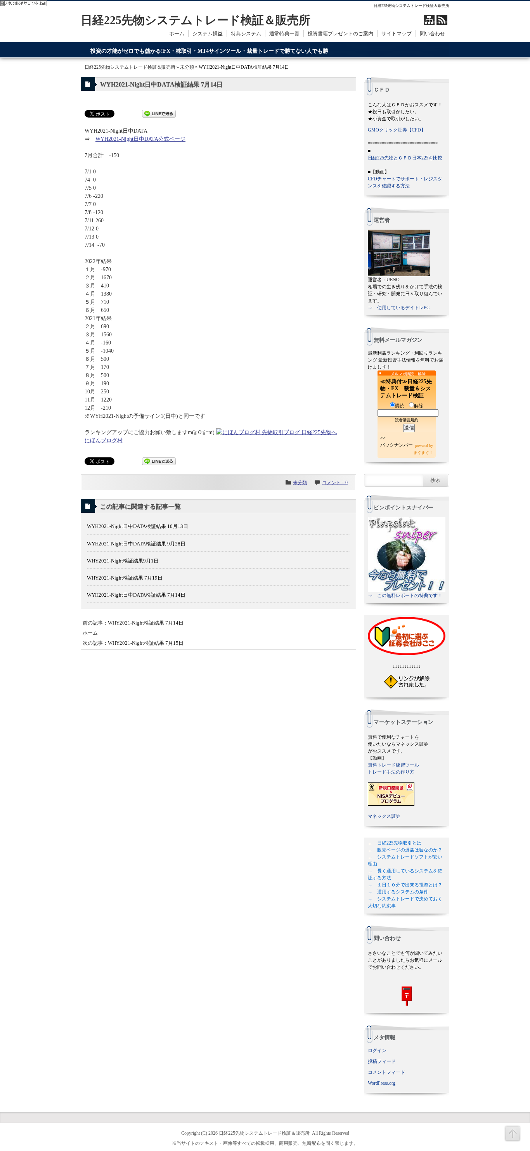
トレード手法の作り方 (391, 772)
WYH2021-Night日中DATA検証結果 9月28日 (136, 544)
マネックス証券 (384, 816)
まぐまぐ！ (423, 452)
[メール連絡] (406, 996)
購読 (399, 405)
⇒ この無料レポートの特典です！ (405, 595)
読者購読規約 (406, 420)
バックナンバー (396, 445)
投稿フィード (382, 1061)
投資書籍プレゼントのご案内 (340, 33)
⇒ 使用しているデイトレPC (399, 307)
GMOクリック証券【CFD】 (397, 130)
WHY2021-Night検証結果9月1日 (123, 561)
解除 (418, 405)
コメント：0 (335, 482)
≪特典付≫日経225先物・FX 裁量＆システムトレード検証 (406, 388)
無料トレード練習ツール (393, 765)
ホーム (176, 33)
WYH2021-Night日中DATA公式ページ (140, 139)
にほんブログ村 (104, 440)
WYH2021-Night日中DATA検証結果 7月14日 (136, 595)
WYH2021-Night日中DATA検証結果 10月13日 (137, 526)
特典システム (246, 33)
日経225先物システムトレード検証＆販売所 (195, 20)
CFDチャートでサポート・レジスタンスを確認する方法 (405, 182)
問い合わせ (432, 33)
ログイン (377, 1050)
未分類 (187, 67)
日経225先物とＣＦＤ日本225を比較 (405, 158)
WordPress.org (381, 1083)
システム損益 (207, 33)
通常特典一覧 (284, 33)
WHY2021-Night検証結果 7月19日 (125, 578)
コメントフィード (386, 1072)
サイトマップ (396, 33)
